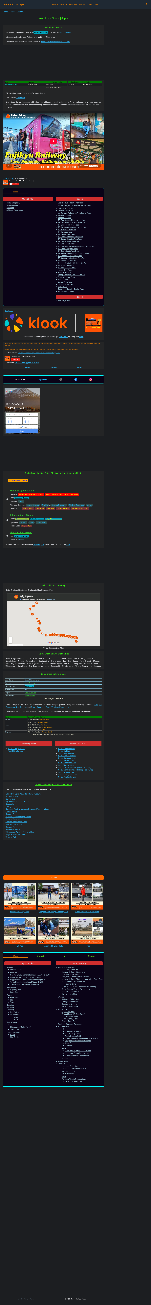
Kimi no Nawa (70, 984)
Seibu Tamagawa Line (67, 763)
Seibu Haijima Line (66, 753)
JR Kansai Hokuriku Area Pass (70, 239)
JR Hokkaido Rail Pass (67, 230)
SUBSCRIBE (8, 179)
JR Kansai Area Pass (66, 234)
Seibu (21, 501)
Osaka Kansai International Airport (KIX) (25, 977)
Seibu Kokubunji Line (67, 758)
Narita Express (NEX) (73, 1036)
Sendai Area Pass (65, 282)
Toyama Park (26, 526)
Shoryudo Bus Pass (66, 284)
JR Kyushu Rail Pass (66, 244)
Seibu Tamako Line (66, 765)
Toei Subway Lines (72, 1034)
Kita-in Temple (11, 812)
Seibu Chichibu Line (66, 749)
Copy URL (42, 379)
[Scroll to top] (140, 1295)
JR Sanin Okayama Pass (68, 249)
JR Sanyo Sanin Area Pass (68, 251)
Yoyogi (89, 505)
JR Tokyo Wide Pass (66, 265)
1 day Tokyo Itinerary (70, 970)
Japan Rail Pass (64, 218)
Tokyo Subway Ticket (66, 291)
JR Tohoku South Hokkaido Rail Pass (72, 263)
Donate (79, 367)
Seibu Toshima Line (66, 772)
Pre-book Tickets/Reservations (74, 1079)
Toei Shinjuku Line (15, 751)
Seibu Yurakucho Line (67, 777)
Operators (10, 1005)
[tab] (15, 192)
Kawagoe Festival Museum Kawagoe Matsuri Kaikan (27, 809)
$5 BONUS (63, 337)
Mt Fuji (20, 946)
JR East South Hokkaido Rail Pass (71, 222)
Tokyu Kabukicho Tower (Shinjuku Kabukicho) (62, 494)
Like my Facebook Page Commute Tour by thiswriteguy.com (39, 353)
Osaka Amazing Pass (66, 277)
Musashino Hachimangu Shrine (18, 817)
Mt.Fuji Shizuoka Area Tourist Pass (71, 275)
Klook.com (9, 311)
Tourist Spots (38, 545)
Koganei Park (11, 814)
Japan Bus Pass (64, 215)
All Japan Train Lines (15, 210)
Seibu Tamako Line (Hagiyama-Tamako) (74, 768)
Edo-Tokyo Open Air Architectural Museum (23, 794)
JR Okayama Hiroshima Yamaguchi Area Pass (76, 246)
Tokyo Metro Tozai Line (54, 519)
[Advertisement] (53, 62)
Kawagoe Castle (12, 807)
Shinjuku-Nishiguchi (59, 505)
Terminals (10, 208)
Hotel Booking (12, 205)
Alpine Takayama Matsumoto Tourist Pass (74, 206)
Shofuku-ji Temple (13, 829)
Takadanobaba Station (21, 515)
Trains (64, 1029)
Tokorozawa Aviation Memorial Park (55, 42)
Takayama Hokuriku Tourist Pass (71, 289)
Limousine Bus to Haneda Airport (78, 1051)
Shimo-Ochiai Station (21, 532)
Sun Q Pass (62, 287)
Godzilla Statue (28, 508)
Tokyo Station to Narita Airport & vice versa (81, 1038)
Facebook (54, 367)
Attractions (14, 997)
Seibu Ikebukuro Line (67, 756)
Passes (9, 995)
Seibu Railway (65, 32)
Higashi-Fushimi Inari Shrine (17, 801)
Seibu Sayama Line (66, 760)
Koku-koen (20, 98)
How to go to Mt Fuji (69, 994)
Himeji (87, 946)
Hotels (12, 1035)
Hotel (64, 1077)
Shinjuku (45, 505)
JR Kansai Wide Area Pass (68, 241)
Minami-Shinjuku (33, 505)
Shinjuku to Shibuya (69, 1004)
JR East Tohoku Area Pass (68, 225)
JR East (23, 522)
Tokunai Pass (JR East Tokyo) (73, 1014)
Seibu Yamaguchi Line (67, 775)
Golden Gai (40, 508)
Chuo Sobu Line (71, 1043)
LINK (81, 337)
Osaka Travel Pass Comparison (70, 203)
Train (12, 1002)
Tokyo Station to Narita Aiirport (77, 1055)
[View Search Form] (145, 4)
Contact (96, 4)
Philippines (73, 4)
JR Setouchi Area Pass (67, 261)
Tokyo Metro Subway (73, 1031)
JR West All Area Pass (67, 268)
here (68, 545)
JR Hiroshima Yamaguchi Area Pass (72, 227)
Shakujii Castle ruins (14, 824)
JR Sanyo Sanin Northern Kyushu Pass (73, 253)
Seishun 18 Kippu (65, 279)
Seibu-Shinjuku (30, 693)
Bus (11, 1000)
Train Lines (14, 1029)
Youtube (27, 367)
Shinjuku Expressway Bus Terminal (31, 494)
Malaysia (82, 4)
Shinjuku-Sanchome (76, 505)
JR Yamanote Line (22, 519)
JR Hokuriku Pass (65, 232)
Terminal (65, 1058)
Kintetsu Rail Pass (65, 272)
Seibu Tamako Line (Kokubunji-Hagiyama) (75, 770)
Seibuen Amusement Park (16, 822)
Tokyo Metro (41, 522)
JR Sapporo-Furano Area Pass (70, 256)
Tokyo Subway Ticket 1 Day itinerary (76, 989)
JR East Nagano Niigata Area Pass (71, 220)
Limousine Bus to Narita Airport (77, 1053)
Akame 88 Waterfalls (53, 946)
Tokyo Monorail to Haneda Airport (78, 1041)
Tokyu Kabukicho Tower (80, 508)
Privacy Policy (29, 1299)
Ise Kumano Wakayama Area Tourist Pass (74, 213)
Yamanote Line (71, 1045)
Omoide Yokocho (63, 508)
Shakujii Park (11, 827)
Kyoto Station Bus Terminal (87, 912)
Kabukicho (50, 508)
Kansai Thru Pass (65, 270)
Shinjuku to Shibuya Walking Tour (53, 912)
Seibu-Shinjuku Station (22, 490)
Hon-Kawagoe (30, 696)
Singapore (63, 4)
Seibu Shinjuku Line (41, 32)
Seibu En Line (64, 751)
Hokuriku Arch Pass (65, 208)
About (89, 4)
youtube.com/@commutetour (27, 363)
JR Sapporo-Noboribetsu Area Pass (72, 258)
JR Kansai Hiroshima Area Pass (70, 237)
